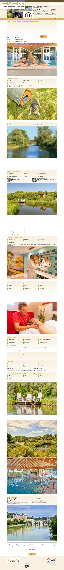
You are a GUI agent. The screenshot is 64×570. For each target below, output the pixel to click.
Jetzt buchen (43, 36)
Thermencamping (48, 544)
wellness (13, 546)
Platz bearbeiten (26, 566)
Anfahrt (33, 18)
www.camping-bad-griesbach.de (19, 39)
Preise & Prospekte (27, 18)
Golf (29, 544)
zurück (32, 554)
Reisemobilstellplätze (26, 547)
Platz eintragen (26, 565)
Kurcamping (36, 544)
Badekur (12, 544)
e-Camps (25, 563)
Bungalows (34, 546)
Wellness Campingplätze (28, 562)
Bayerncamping (21, 544)
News (37, 18)
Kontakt (25, 567)
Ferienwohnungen (44, 547)
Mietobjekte (20, 18)
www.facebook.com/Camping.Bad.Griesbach (20, 41)
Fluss (52, 547)
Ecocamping (32, 549)
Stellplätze (15, 18)
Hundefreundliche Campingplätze (29, 558)
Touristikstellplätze (19, 547)
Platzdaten (9, 18)
